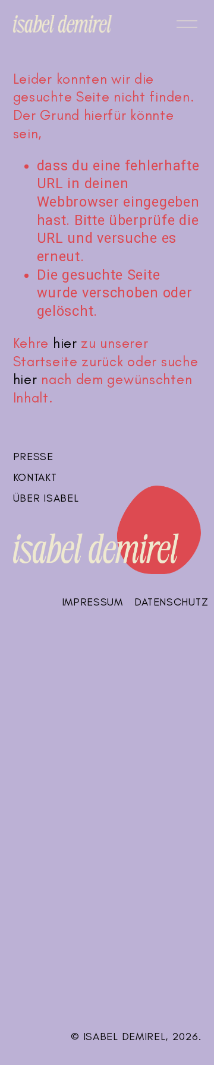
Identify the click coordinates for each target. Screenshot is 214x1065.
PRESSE (33, 456)
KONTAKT (35, 477)
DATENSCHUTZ (171, 601)
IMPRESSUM (92, 601)
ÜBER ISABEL (46, 498)
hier (65, 343)
